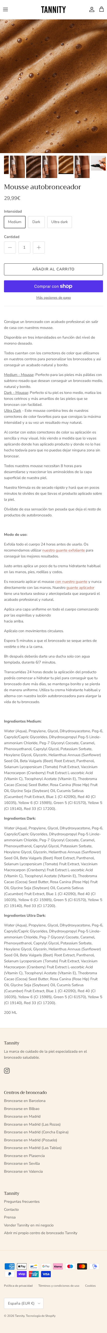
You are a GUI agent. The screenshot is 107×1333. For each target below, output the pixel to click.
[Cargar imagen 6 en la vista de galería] (53, 86)
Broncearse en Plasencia (24, 1155)
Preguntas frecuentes (22, 1201)
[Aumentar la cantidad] (39, 247)
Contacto (11, 1209)
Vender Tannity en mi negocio (29, 1225)
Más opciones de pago (53, 298)
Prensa (10, 1217)
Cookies (90, 1286)
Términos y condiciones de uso (58, 1286)
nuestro (48, 550)
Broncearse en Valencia (23, 1171)
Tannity (19, 1316)
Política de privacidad (18, 1286)
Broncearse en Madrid (22, 1116)
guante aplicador (80, 587)
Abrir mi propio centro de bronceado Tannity (40, 1232)
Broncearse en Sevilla (22, 1163)
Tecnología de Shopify (40, 1316)
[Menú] (5, 9)
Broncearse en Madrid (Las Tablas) (33, 1147)
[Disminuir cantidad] (10, 247)
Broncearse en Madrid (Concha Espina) (36, 1132)
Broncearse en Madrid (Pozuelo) (30, 1140)
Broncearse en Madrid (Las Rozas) (32, 1124)
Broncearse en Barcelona (25, 1100)
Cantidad (11, 236)
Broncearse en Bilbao (21, 1108)
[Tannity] (53, 9)
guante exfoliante (70, 550)
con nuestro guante (71, 581)
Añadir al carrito (53, 269)
